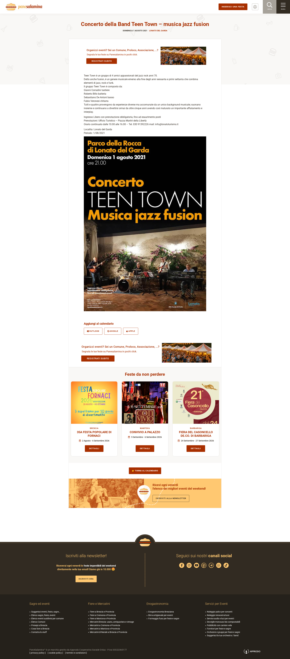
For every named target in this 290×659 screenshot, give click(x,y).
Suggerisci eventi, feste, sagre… (45, 612)
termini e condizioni (76, 653)
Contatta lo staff (39, 632)
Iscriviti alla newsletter (171, 498)
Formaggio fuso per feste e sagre (163, 618)
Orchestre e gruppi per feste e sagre (223, 632)
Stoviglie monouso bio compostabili (223, 622)
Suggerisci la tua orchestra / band (222, 635)
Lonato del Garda (158, 30)
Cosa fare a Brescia (40, 628)
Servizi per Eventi (216, 604)
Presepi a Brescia (39, 625)
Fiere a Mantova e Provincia (103, 618)
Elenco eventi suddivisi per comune (47, 618)
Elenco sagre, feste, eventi (43, 615)
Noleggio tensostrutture (218, 615)
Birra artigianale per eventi (160, 615)
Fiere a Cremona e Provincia (103, 615)
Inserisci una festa (233, 7)
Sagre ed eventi (39, 604)
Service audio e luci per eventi (220, 618)
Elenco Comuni (38, 622)
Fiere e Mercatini (99, 604)
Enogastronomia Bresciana (161, 612)
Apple (131, 331)
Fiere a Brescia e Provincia (102, 612)
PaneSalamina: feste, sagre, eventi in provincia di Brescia (23, 7)
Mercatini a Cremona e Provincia (105, 625)
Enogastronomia (157, 604)
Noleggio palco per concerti (219, 612)
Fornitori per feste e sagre (219, 628)
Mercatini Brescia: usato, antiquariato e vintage (112, 622)
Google (114, 331)
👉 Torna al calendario (145, 471)
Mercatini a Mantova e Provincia (105, 628)
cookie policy (55, 653)
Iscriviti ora (86, 579)
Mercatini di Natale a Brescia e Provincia (108, 632)
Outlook (94, 331)
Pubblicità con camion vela (219, 625)
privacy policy (37, 653)
